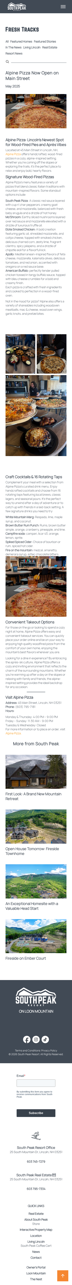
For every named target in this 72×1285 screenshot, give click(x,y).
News (36, 1252)
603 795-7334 (36, 1189)
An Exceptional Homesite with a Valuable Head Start (32, 906)
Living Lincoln (31, 47)
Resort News (14, 53)
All (7, 41)
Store (36, 1224)
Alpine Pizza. (14, 733)
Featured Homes (21, 41)
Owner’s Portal (36, 1267)
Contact (36, 1258)
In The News (13, 47)
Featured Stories (45, 41)
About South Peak (36, 1219)
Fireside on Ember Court (26, 958)
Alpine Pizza (13, 154)
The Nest (36, 1279)
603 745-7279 (36, 1161)
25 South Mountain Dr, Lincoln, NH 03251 (36, 1179)
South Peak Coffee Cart (36, 1246)
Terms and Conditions (27, 1050)
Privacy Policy (49, 1050)
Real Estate (49, 47)
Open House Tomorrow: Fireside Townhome (32, 851)
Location (36, 1236)
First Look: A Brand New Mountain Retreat (33, 796)
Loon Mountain (36, 1273)
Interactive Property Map (36, 1230)
